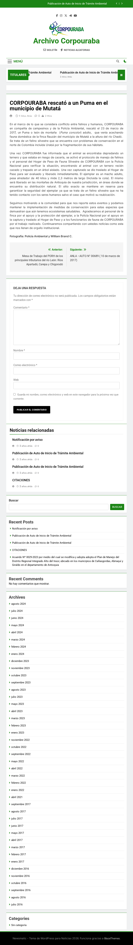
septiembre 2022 (20, 754)
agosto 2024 (18, 603)
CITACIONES (21, 480)
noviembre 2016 (20, 876)
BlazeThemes (112, 938)
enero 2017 (17, 861)
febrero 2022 (18, 782)
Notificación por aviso (27, 439)
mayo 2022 (17, 761)
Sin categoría (18, 925)
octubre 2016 (18, 883)
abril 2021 (17, 797)
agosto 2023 (18, 689)
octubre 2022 (18, 747)
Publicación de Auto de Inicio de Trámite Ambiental (77, 3)
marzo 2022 (18, 775)
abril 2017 (17, 840)
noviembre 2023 (20, 668)
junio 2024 (17, 618)
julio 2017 (17, 818)
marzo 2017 (18, 847)
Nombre (19, 350)
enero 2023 (17, 732)
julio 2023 (17, 696)
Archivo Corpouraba (66, 40)
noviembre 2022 (20, 739)
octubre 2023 (18, 675)
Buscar (14, 500)
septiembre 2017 (20, 804)
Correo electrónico (25, 365)
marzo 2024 (18, 639)
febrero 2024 (18, 646)
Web (16, 379)
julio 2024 (17, 610)
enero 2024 (17, 654)
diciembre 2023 (20, 661)
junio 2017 (17, 825)
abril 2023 (17, 711)
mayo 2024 (17, 625)
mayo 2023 (17, 704)
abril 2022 (17, 768)
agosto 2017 (18, 811)
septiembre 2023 (20, 682)
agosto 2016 (18, 897)
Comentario (21, 307)
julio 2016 (17, 904)
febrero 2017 (18, 854)
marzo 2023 (18, 718)
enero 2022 (17, 790)
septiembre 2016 (20, 890)
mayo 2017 (17, 833)
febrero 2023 (18, 725)
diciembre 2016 (20, 868)
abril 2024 (17, 632)
